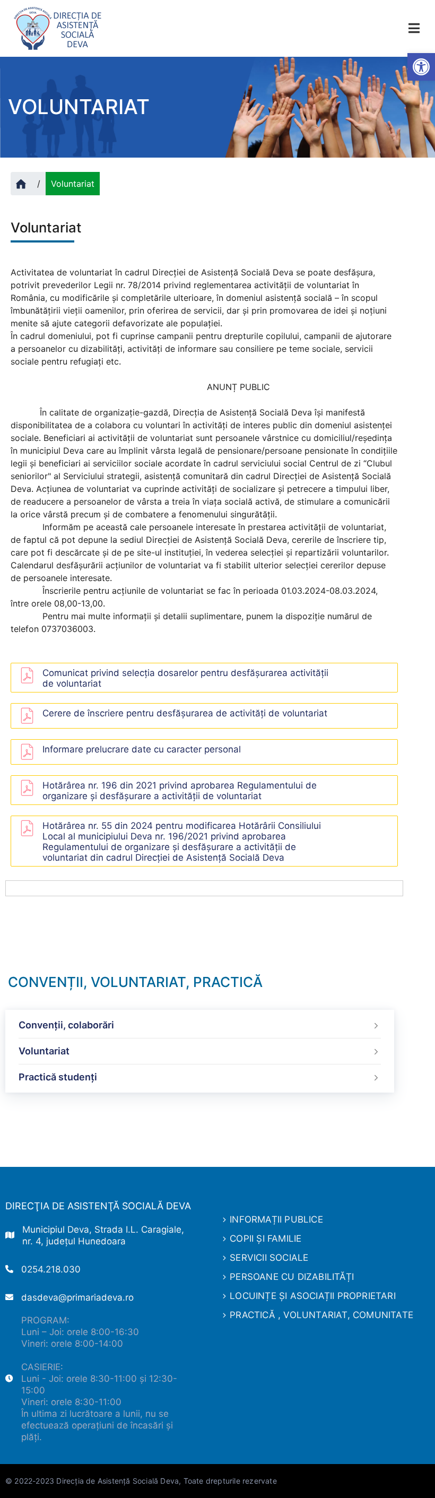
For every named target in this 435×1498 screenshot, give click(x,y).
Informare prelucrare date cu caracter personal (141, 749)
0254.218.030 (51, 1269)
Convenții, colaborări (66, 1025)
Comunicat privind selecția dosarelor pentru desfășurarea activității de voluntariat (185, 678)
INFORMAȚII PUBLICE (276, 1219)
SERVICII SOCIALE (269, 1257)
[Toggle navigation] (414, 28)
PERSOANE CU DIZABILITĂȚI (292, 1276)
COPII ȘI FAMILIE (265, 1238)
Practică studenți (58, 1077)
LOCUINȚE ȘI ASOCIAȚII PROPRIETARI (313, 1296)
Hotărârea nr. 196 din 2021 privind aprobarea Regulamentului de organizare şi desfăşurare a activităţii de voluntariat (179, 790)
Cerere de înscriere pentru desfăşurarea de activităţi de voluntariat (184, 713)
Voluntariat (44, 1051)
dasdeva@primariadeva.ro (77, 1297)
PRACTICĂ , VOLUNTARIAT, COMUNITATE (321, 1315)
